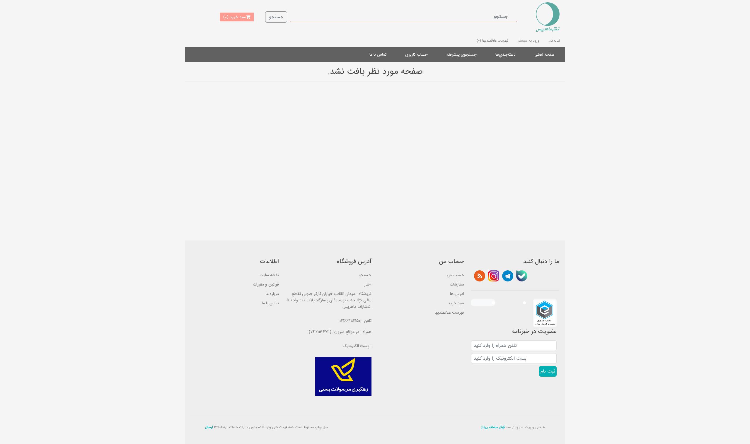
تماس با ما (377, 54)
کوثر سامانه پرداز (493, 427)
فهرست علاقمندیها (449, 312)
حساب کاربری (416, 54)
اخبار (367, 284)
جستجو (276, 17)
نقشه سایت (269, 275)
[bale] (521, 275)
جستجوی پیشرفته (461, 54)
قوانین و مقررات (266, 284)
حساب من (455, 275)
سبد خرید (456, 303)
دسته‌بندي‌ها (505, 54)
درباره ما (272, 294)
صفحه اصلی (544, 54)
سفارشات (457, 284)
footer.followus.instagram (493, 275)
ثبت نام (554, 40)
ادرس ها (457, 294)
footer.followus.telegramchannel (507, 275)
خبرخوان (479, 275)
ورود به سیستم (528, 40)
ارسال (209, 427)
